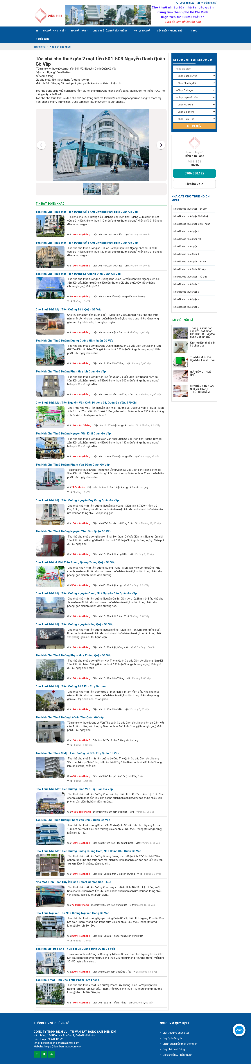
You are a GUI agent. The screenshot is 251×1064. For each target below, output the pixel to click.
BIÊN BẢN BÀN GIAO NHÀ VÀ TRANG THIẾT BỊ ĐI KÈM (202, 389)
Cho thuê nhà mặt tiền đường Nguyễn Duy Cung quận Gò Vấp (77, 500)
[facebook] (37, 1054)
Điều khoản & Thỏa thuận (177, 1054)
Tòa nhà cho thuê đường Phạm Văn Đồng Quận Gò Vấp (73, 464)
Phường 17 (78, 781)
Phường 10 (136, 234)
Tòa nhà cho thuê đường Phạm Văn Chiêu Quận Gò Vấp (73, 820)
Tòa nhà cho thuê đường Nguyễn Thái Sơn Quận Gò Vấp (73, 531)
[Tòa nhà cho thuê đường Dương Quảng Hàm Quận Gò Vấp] (50, 355)
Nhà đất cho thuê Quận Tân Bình (190, 208)
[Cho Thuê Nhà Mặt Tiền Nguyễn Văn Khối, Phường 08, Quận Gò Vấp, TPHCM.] (50, 417)
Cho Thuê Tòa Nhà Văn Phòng (110, 30)
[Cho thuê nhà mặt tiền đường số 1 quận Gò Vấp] (50, 324)
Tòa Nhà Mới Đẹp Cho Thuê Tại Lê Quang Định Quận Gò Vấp (75, 948)
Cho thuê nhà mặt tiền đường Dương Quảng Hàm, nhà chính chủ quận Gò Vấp (88, 851)
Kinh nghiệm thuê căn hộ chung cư (202, 344)
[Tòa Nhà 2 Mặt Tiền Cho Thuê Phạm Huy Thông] (50, 994)
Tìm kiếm (196, 126)
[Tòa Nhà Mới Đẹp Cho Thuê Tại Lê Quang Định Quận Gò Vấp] (50, 963)
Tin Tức (192, 30)
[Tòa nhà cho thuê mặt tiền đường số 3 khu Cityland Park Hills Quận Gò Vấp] (50, 226)
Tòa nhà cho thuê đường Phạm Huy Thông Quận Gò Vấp (73, 655)
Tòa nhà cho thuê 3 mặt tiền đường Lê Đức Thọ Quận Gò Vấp (77, 753)
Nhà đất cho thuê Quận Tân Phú (190, 261)
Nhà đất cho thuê (54, 30)
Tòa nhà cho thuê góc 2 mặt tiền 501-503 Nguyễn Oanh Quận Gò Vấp (100, 61)
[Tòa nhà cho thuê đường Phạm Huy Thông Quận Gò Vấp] (50, 670)
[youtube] (51, 1054)
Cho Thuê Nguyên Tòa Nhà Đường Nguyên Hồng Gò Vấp (72, 913)
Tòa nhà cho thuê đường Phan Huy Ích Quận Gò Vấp (71, 371)
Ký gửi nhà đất (208, 2)
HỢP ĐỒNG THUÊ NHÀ (200, 373)
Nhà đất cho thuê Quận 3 (186, 231)
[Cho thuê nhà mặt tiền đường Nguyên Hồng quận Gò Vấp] (50, 639)
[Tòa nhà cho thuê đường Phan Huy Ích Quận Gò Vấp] (50, 386)
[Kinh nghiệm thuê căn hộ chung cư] (180, 347)
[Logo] (48, 15)
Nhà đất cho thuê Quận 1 (186, 246)
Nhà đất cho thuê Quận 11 (187, 284)
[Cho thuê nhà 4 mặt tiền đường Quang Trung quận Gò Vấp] (50, 577)
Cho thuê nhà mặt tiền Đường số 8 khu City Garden (71, 686)
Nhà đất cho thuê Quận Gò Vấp (189, 269)
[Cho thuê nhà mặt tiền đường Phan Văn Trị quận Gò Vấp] (50, 803)
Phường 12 (146, 394)
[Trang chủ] (37, 30)
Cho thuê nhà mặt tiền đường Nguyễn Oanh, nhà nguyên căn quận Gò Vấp (86, 593)
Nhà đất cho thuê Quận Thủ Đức (190, 276)
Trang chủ (40, 46)
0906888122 (186, 2)
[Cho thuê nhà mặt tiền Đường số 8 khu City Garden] (50, 701)
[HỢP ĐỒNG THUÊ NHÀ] (180, 376)
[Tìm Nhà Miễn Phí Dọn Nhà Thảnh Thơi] (180, 362)
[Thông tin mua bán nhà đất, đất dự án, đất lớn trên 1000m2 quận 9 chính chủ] (180, 333)
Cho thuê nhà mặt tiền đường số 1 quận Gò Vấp (68, 309)
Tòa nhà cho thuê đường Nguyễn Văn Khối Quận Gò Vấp (73, 433)
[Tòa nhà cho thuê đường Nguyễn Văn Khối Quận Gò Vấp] (50, 448)
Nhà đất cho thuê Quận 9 (186, 291)
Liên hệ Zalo (194, 184)
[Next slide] (161, 145)
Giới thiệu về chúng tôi (176, 1032)
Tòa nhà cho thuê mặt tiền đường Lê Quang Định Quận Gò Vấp (78, 273)
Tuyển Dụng (42, 39)
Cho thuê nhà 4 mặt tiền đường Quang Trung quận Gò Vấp (75, 562)
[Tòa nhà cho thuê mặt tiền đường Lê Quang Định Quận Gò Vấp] (50, 288)
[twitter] (44, 1054)
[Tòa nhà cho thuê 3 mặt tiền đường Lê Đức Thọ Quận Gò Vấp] (50, 767)
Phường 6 (148, 874)
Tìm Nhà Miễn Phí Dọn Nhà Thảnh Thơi (202, 358)
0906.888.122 (194, 173)
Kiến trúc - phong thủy (170, 30)
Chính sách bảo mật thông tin (180, 1043)
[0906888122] (239, 1030)
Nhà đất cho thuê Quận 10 (187, 239)
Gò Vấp (146, 234)
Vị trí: (127, 234)
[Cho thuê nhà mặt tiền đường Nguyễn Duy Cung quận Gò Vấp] (50, 515)
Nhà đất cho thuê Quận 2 (186, 254)
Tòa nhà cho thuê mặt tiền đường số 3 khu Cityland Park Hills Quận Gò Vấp (87, 211)
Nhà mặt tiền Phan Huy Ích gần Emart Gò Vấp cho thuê (73, 882)
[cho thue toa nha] (141, 15)
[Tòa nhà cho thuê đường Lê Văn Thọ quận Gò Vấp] (50, 732)
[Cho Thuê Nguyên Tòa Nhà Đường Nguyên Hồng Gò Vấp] (50, 927)
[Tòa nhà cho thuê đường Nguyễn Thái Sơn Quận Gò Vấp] (50, 545)
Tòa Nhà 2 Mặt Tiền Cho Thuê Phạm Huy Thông (67, 980)
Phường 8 (147, 425)
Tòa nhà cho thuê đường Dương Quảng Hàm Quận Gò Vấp (74, 340)
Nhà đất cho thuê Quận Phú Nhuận (191, 216)
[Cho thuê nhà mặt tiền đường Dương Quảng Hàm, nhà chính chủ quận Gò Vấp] (50, 865)
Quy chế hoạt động (174, 1049)
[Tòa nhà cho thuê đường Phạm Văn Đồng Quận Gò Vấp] (50, 479)
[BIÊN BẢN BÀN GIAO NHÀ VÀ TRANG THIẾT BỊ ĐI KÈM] (180, 391)
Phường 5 (137, 363)
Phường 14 (78, 745)
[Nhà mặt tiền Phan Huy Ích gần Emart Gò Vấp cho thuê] (50, 896)
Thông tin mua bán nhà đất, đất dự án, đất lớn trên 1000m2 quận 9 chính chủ (202, 332)
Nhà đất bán (79, 30)
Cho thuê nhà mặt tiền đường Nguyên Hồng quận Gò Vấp (74, 624)
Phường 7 (137, 678)
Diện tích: (97, 234)
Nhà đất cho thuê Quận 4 (186, 299)
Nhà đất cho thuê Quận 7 (186, 306)
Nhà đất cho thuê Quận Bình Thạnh (191, 223)
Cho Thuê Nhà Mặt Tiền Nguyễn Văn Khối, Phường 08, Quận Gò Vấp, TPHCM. (86, 402)
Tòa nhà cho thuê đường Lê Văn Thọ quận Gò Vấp (70, 717)
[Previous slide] (41, 145)
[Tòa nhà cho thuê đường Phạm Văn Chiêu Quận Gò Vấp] (50, 834)
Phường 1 (78, 301)
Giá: (69, 234)
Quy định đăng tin (173, 1038)
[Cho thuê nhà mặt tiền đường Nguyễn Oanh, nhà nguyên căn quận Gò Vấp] (50, 607)
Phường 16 (135, 332)
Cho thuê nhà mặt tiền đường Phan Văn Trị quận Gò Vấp (74, 789)
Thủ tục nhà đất (142, 30)
